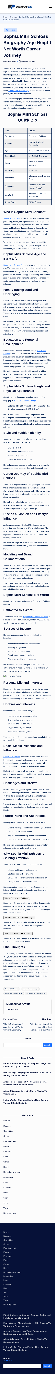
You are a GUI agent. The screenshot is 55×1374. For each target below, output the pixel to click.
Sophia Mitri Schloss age (18, 91)
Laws (5, 1182)
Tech (5, 1203)
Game (6, 1162)
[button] (12, 1009)
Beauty (6, 1121)
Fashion (7, 1146)
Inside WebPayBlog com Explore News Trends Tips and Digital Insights (25, 1101)
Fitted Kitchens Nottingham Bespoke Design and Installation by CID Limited (27, 1064)
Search (27, 1038)
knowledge (8, 1177)
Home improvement (12, 1172)
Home (5, 17)
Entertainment (9, 1141)
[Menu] (50, 6)
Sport (5, 1198)
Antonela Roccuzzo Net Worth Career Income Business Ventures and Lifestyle (25, 1083)
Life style (7, 1187)
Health (6, 1167)
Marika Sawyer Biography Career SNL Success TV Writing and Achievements (27, 1074)
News (5, 1193)
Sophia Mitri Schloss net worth (35, 617)
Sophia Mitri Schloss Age (13, 265)
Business (7, 1126)
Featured (7, 1152)
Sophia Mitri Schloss (11, 218)
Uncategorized (9, 1213)
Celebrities (13, 17)
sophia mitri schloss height (13, 993)
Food (5, 1157)
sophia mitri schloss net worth (36, 993)
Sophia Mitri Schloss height (25, 400)
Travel (6, 1208)
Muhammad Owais (18, 1003)
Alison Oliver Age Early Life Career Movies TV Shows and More (25, 1092)
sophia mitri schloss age (30, 989)
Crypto (6, 1136)
